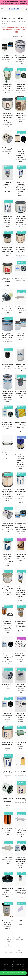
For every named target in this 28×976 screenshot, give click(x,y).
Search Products (8, 940)
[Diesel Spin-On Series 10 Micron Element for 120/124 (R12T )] (20, 207)
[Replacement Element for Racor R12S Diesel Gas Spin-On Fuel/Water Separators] (7, 104)
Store (8, 21)
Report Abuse (21, 969)
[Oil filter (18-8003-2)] (20, 761)
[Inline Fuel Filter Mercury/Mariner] (7, 297)
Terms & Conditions (19, 964)
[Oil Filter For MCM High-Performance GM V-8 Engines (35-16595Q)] (7, 382)
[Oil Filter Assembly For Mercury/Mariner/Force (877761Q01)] (20, 514)
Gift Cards (19, 953)
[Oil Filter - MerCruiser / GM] (7, 46)
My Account (19, 939)
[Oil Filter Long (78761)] (20, 355)
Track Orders (8, 947)
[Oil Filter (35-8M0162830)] (20, 324)
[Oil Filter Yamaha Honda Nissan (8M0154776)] (7, 788)
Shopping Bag (9, 953)
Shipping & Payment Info (18, 966)
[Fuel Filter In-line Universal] (7, 443)
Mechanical (15, 21)
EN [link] (10, 964)
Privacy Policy (7, 966)
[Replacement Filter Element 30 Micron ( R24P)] (7, 268)
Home (3, 21)
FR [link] (13, 964)
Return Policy (7, 969)
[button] (14, 973)
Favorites (19, 947)
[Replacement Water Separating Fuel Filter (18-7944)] (7, 644)
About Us (14, 969)
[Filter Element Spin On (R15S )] (7, 138)
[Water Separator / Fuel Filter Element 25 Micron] (20, 46)
